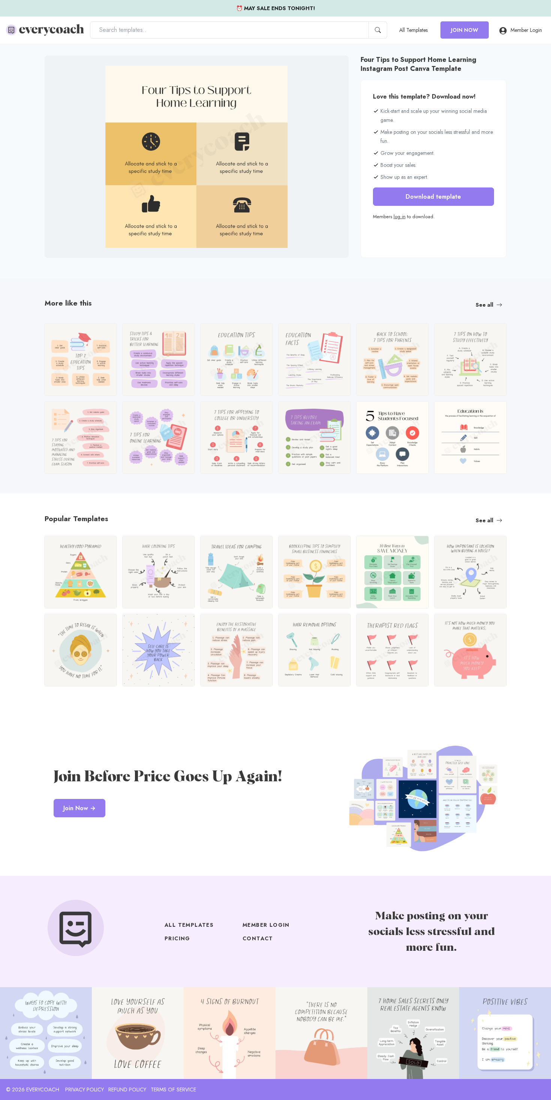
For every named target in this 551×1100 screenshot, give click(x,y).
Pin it (65, 67)
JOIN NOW (464, 30)
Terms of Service (173, 1089)
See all (484, 305)
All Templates (413, 30)
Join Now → (79, 808)
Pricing (177, 938)
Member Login (526, 30)
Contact (258, 938)
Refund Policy (127, 1089)
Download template (433, 196)
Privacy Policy (84, 1089)
